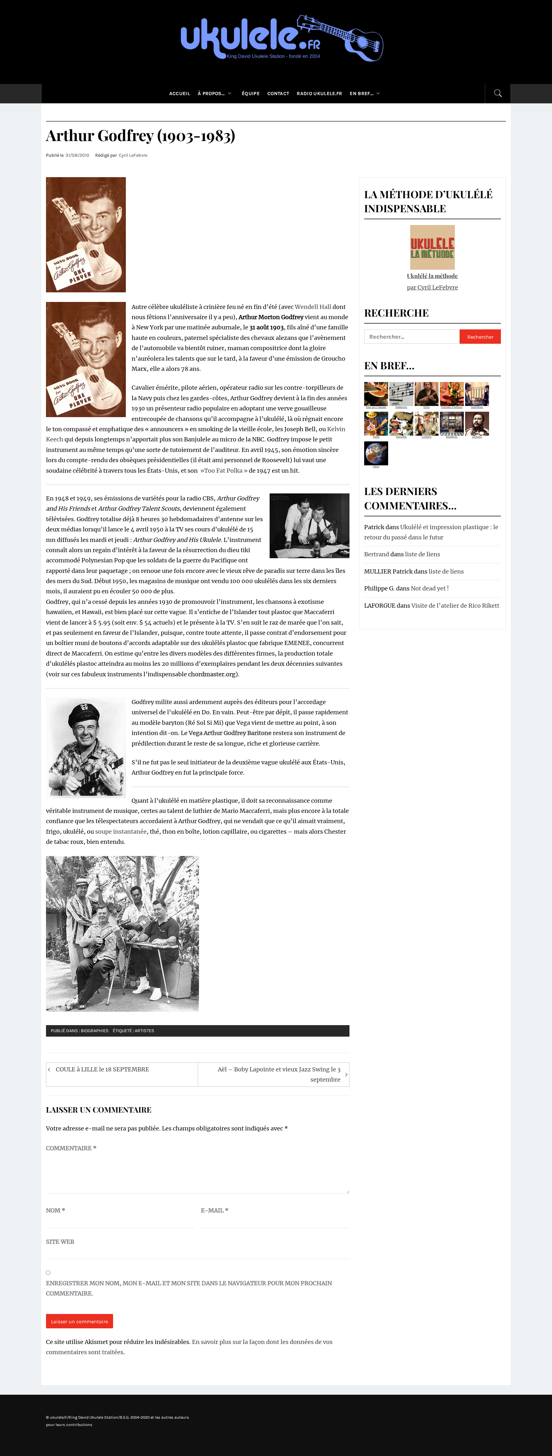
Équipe (251, 93)
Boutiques (451, 436)
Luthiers (427, 436)
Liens (376, 466)
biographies (95, 1030)
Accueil (179, 93)
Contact (278, 93)
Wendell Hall (313, 307)
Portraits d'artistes (452, 407)
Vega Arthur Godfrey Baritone (230, 733)
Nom (55, 1210)
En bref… (361, 93)
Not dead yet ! (430, 588)
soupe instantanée (121, 831)
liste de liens (422, 554)
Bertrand (376, 554)
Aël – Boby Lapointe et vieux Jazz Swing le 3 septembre (279, 1074)
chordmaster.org (211, 674)
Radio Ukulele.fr (319, 93)
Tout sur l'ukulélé (376, 407)
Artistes (144, 1030)
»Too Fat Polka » (223, 470)
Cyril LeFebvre (133, 155)
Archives (477, 436)
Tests (426, 407)
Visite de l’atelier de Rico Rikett (455, 605)
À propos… (211, 93)
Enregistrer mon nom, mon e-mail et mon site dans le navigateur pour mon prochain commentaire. (189, 1288)
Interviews (477, 407)
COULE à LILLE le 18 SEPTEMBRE (102, 1069)
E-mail (215, 1210)
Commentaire (71, 1148)
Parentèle (401, 436)
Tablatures (401, 407)
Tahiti (376, 436)
